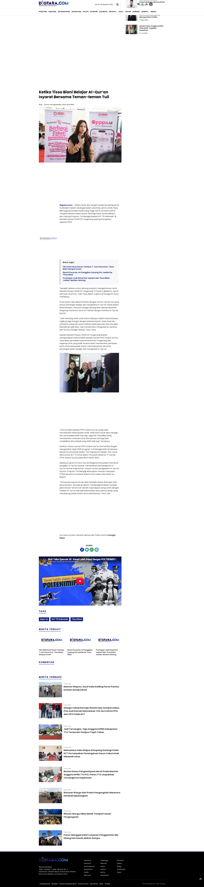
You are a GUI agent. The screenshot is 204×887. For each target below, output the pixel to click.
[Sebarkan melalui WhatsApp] (92, 550)
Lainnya (144, 12)
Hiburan (112, 12)
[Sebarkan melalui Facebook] (82, 550)
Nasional (52, 12)
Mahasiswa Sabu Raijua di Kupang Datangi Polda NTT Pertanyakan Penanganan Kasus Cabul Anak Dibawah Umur (91, 753)
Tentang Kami (44, 884)
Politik (86, 12)
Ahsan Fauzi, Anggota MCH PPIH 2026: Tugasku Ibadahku (151, 28)
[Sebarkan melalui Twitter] (87, 550)
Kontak (107, 884)
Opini (119, 872)
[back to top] (200, 878)
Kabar (119, 863)
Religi (119, 866)
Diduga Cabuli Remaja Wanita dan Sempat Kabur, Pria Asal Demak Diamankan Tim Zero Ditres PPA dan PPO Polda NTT (92, 711)
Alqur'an (44, 619)
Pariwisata (121, 869)
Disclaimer (94, 884)
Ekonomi (94, 12)
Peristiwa (43, 12)
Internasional (64, 12)
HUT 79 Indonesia (60, 619)
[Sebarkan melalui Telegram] (96, 550)
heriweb (162, 884)
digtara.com (66, 205)
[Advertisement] (102, 35)
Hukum (128, 12)
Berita (102, 872)
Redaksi (55, 884)
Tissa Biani (101, 435)
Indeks (153, 12)
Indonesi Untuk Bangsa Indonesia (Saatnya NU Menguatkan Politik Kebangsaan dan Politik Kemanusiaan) (150, 17)
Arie (40, 104)
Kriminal (136, 12)
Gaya (120, 12)
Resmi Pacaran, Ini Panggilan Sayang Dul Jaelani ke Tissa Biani (87, 273)
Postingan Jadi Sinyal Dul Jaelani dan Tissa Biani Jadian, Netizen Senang (86, 279)
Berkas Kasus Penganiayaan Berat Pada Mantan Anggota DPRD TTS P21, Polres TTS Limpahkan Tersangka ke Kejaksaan (91, 774)
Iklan (101, 884)
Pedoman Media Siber (67, 884)
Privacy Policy (83, 884)
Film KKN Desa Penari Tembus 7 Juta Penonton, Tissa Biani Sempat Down (88, 268)
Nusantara (76, 12)
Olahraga (103, 12)
